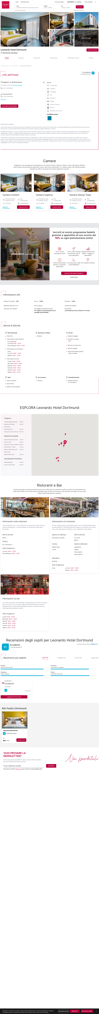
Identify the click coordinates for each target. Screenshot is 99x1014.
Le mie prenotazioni (59, 2)
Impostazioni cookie (63, 1011)
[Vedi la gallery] (14, 719)
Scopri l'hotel (21, 740)
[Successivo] (30, 183)
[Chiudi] (96, 1011)
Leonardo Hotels (4, 65)
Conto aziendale (88, 2)
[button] (16, 183)
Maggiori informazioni (6, 207)
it (95, 2)
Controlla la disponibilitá (9, 106)
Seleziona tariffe (23, 207)
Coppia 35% (94, 658)
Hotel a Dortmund (14, 65)
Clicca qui (19, 769)
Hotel (17, 2)
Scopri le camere (92, 50)
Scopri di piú (74, 277)
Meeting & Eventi (25, 2)
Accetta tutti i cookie (87, 1011)
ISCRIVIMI (51, 766)
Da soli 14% (78, 658)
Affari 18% (45, 658)
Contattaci (3, 99)
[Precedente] (2, 183)
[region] (49, 1011)
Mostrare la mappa (17, 85)
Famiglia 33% (62, 658)
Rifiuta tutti (74, 1011)
